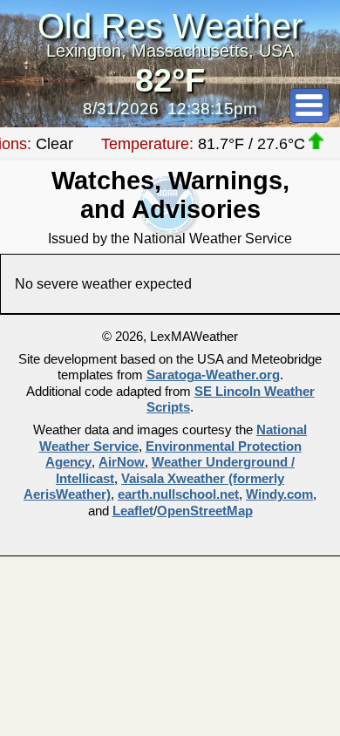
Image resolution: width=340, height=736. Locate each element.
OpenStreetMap (205, 511)
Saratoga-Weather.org (213, 375)
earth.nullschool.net (178, 494)
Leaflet (132, 511)
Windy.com (279, 494)
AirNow (122, 462)
